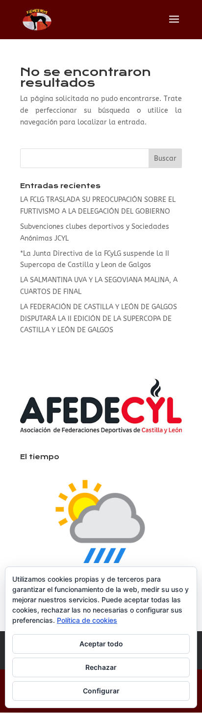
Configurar (101, 691)
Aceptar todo (101, 643)
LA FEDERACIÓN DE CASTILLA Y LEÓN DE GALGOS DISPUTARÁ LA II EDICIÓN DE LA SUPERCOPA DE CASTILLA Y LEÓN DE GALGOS (98, 319)
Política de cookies (87, 620)
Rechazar (101, 667)
